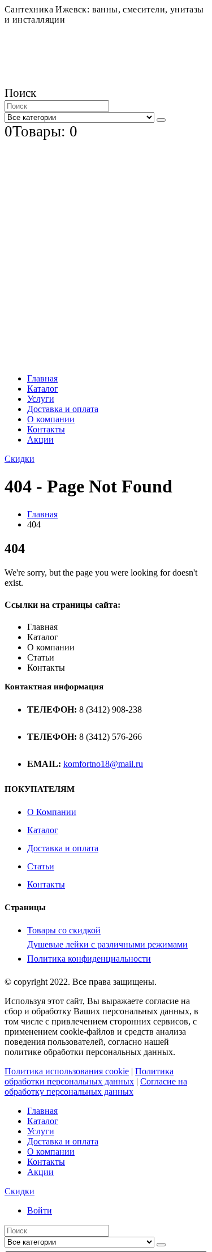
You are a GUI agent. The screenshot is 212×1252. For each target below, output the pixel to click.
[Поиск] (161, 120)
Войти (39, 1210)
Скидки (19, 459)
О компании (51, 419)
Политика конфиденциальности (89, 958)
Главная (42, 378)
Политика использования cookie (67, 1071)
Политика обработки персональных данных (89, 1076)
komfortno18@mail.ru (103, 764)
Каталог (42, 388)
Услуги (40, 399)
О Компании (51, 812)
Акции (40, 439)
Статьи (40, 866)
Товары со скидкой (64, 930)
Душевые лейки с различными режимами (107, 944)
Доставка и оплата (62, 409)
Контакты (46, 429)
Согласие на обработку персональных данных (96, 1086)
